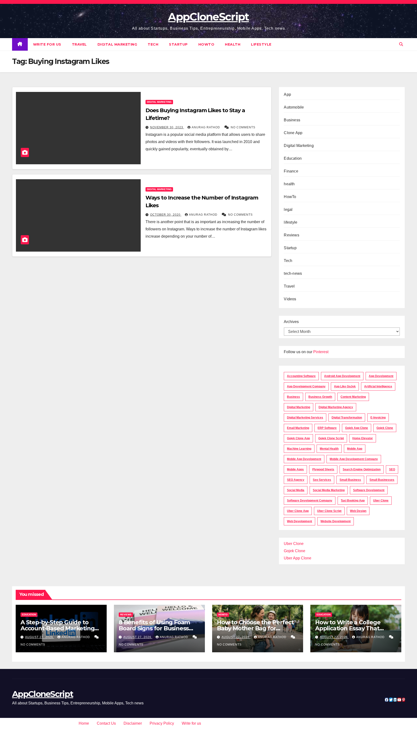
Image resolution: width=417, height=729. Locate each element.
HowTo (206, 44)
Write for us (47, 44)
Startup (178, 44)
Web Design (358, 511)
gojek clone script (331, 438)
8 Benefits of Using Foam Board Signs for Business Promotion (154, 628)
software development (368, 490)
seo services (322, 479)
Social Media (295, 490)
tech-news (293, 273)
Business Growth (320, 397)
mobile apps (295, 469)
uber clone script (329, 511)
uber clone (381, 500)
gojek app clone (356, 428)
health (232, 44)
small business (350, 479)
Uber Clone (294, 544)
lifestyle (261, 44)
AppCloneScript (208, 16)
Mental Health (329, 448)
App (287, 94)
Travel (79, 44)
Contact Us (106, 723)
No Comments (243, 127)
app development (381, 376)
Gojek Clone (384, 428)
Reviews (291, 235)
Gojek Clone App (298, 438)
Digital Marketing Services (305, 417)
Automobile (294, 107)
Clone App (293, 133)
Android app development (342, 376)
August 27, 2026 (39, 637)
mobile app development (304, 459)
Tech (153, 44)
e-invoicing (378, 417)
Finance (291, 171)
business (293, 397)
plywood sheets (323, 469)
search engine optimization (362, 469)
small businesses (381, 479)
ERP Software (327, 428)
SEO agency (295, 479)
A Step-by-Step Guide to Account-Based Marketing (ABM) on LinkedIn (57, 628)
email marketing (298, 428)
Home (84, 723)
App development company (306, 386)
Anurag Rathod (206, 127)
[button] (401, 44)
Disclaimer (133, 723)
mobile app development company (354, 459)
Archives (291, 322)
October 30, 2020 (165, 214)
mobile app (354, 448)
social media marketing (329, 490)
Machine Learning (299, 448)
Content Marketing (353, 397)
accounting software (301, 376)
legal (288, 209)
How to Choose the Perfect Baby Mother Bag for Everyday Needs (255, 628)
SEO (392, 469)
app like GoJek (345, 386)
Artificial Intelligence (378, 386)
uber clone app (298, 511)
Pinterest (320, 352)
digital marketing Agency (336, 407)
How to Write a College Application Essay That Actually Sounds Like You (350, 628)
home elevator (362, 438)
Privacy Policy (162, 723)
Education (293, 158)
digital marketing (298, 407)
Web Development (299, 521)
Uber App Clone (297, 558)
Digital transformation (347, 417)
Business (292, 120)
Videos (290, 299)
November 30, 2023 (167, 127)
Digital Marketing (117, 44)
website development (335, 521)
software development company (309, 500)
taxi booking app (353, 500)
